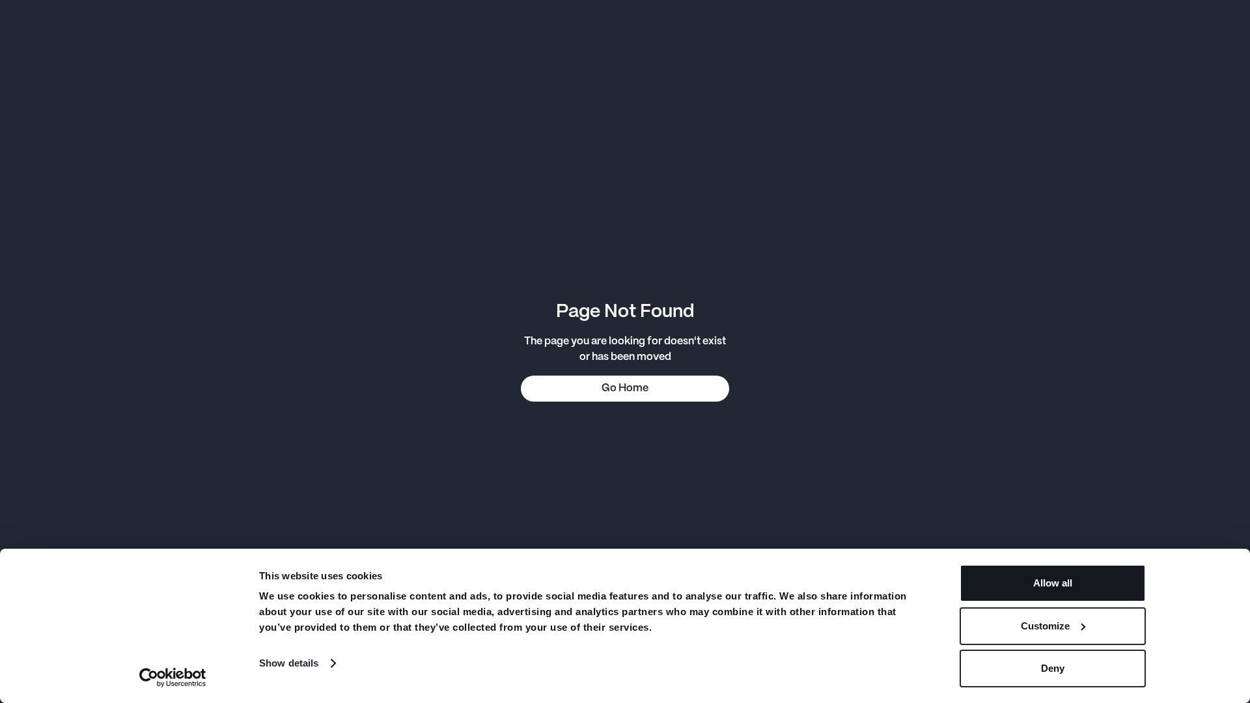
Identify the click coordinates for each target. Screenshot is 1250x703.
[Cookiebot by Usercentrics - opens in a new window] (173, 677)
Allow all (1052, 582)
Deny (1052, 668)
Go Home (625, 388)
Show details (288, 663)
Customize (1045, 625)
